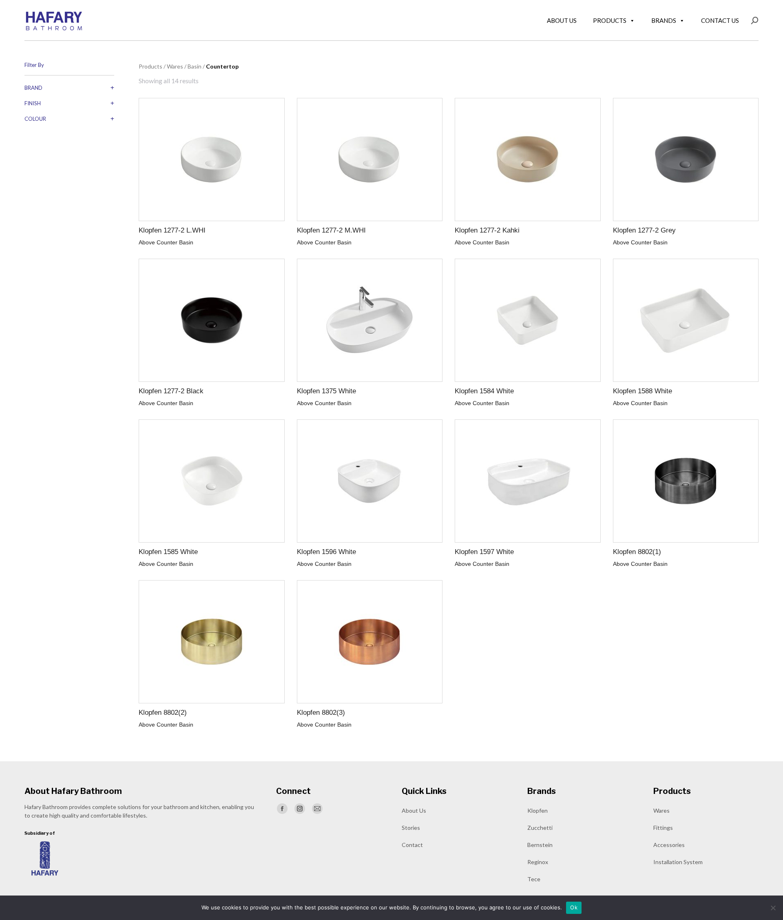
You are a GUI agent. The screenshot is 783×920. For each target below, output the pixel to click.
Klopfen (537, 810)
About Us (562, 20)
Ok (573, 907)
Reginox (537, 861)
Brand (33, 87)
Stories (411, 827)
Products (609, 20)
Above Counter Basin (166, 242)
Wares (661, 810)
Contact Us (720, 20)
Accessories (669, 844)
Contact (412, 844)
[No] (773, 908)
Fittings (663, 827)
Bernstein (540, 844)
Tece (533, 879)
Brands (663, 20)
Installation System (678, 861)
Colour (35, 118)
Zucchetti (540, 827)
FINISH (32, 103)
